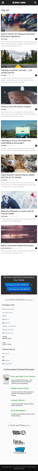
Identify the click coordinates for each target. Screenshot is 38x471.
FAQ (5, 316)
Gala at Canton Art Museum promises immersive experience (18, 35)
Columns (4, 67)
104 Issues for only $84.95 (19, 289)
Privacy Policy (8, 312)
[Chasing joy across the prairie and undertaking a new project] (19, 129)
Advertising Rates (9, 309)
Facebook (6, 353)
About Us (6, 319)
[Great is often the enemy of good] (19, 95)
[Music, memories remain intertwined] (19, 234)
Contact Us (7, 323)
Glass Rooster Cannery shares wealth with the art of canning (18, 176)
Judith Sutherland (6, 248)
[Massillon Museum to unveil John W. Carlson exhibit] (19, 200)
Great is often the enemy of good (16, 106)
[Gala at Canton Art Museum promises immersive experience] (19, 23)
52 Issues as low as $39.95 (17, 285)
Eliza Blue (4, 75)
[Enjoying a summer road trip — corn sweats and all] (19, 59)
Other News (4, 39)
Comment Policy (9, 333)
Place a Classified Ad (10, 326)
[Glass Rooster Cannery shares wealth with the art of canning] (19, 163)
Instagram (7, 360)
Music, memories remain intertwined (17, 245)
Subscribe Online (9, 329)
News (3, 30)
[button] (35, 2)
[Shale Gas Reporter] (19, 444)
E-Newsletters (8, 363)
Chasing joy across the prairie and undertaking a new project (16, 141)
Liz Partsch (4, 180)
